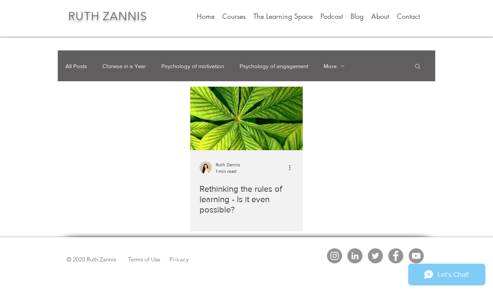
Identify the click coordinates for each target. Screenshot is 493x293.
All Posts (76, 66)
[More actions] (292, 167)
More (330, 66)
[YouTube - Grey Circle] (416, 255)
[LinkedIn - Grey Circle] (354, 255)
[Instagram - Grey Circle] (334, 255)
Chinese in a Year (124, 66)
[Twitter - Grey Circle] (375, 255)
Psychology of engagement (274, 66)
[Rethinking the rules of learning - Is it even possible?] (246, 118)
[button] (417, 67)
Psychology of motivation (192, 66)
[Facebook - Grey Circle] (395, 255)
